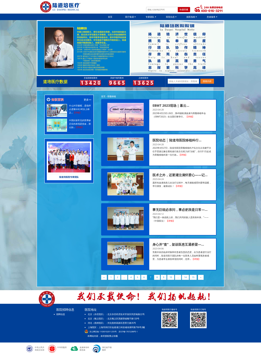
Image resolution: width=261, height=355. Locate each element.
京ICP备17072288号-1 (128, 331)
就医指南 (191, 16)
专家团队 (150, 16)
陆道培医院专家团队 (69, 176)
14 (185, 277)
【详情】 (190, 116)
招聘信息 (60, 314)
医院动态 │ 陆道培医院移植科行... (177, 140)
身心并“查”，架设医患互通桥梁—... (178, 244)
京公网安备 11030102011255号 (103, 331)
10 (171, 277)
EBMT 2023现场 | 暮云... (171, 105)
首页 (110, 16)
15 (193, 277)
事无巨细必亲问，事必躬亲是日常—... (180, 209)
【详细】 (77, 112)
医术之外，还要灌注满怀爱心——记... (180, 175)
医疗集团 (129, 16)
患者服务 (211, 16)
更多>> (87, 99)
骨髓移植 (111, 96)
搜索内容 (207, 81)
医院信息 (170, 16)
